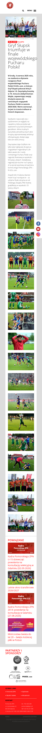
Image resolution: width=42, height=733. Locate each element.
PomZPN (20, 42)
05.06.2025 (12, 42)
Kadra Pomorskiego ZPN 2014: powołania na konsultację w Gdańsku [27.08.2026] (21, 611)
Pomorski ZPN (11, 692)
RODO (7, 716)
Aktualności (26, 695)
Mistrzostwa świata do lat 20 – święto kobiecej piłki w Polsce (20, 637)
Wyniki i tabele (11, 695)
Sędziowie (25, 692)
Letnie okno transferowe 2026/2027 (21, 589)
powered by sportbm (30, 716)
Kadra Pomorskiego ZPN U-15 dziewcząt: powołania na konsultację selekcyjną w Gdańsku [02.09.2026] (21, 562)
